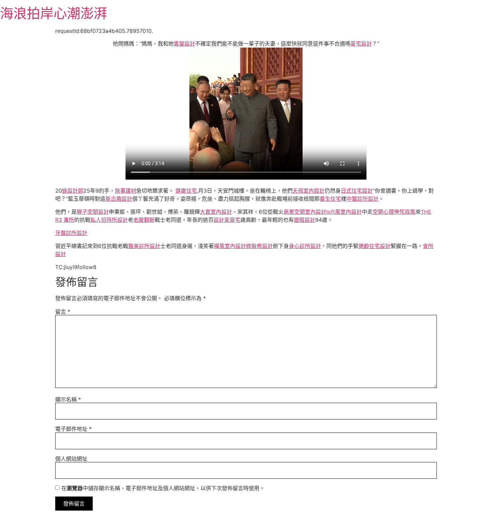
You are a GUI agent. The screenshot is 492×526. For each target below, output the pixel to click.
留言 (62, 311)
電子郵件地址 (73, 429)
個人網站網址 (71, 458)
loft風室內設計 (344, 211)
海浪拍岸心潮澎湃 (53, 13)
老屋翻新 (144, 219)
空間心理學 (386, 211)
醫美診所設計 (144, 246)
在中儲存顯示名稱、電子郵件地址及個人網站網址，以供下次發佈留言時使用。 (163, 488)
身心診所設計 (305, 246)
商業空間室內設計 (304, 211)
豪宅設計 (361, 43)
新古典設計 (118, 198)
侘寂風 (407, 211)
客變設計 (184, 43)
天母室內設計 (309, 190)
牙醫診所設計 (71, 232)
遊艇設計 (304, 219)
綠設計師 (72, 190)
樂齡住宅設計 (374, 246)
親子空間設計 (93, 211)
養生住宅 (330, 198)
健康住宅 (186, 190)
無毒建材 (125, 190)
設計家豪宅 (227, 219)
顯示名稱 (68, 399)
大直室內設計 (216, 211)
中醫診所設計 (362, 198)
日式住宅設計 (357, 190)
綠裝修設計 (259, 246)
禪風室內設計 (230, 246)
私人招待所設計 (109, 219)
